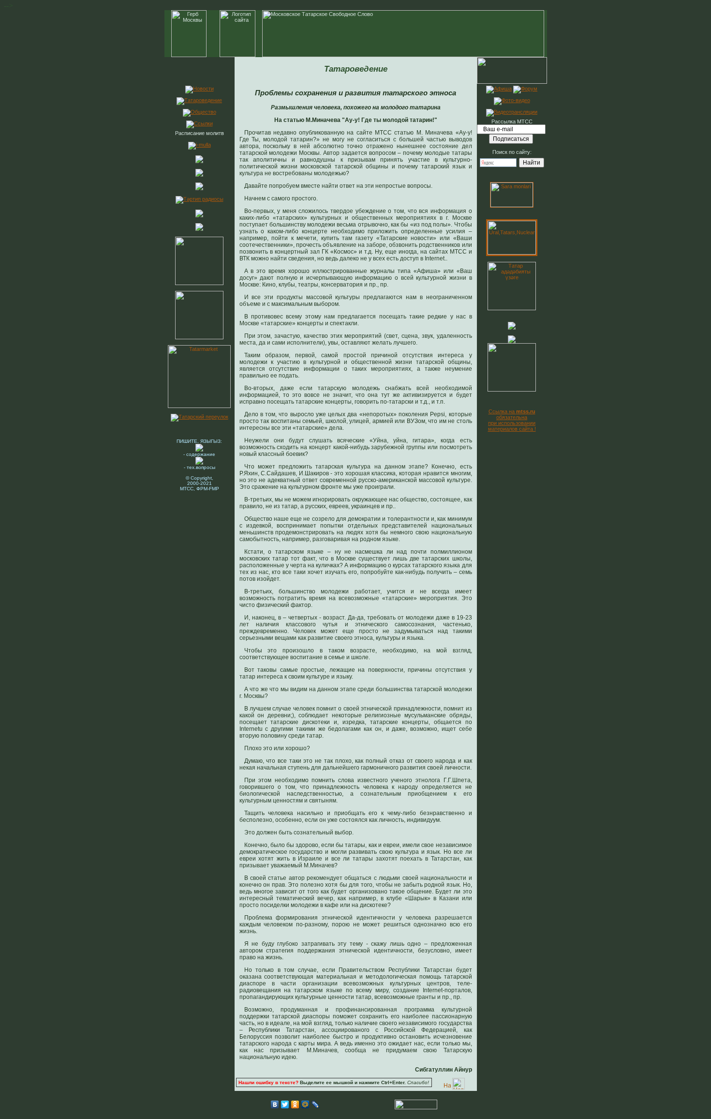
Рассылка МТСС (512, 121)
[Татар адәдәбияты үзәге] (512, 308)
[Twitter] (285, 1104)
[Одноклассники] (295, 1104)
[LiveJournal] (316, 1104)
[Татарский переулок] (199, 417)
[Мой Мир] (305, 1104)
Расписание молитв (199, 133)
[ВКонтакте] (275, 1104)
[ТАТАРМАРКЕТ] (199, 406)
